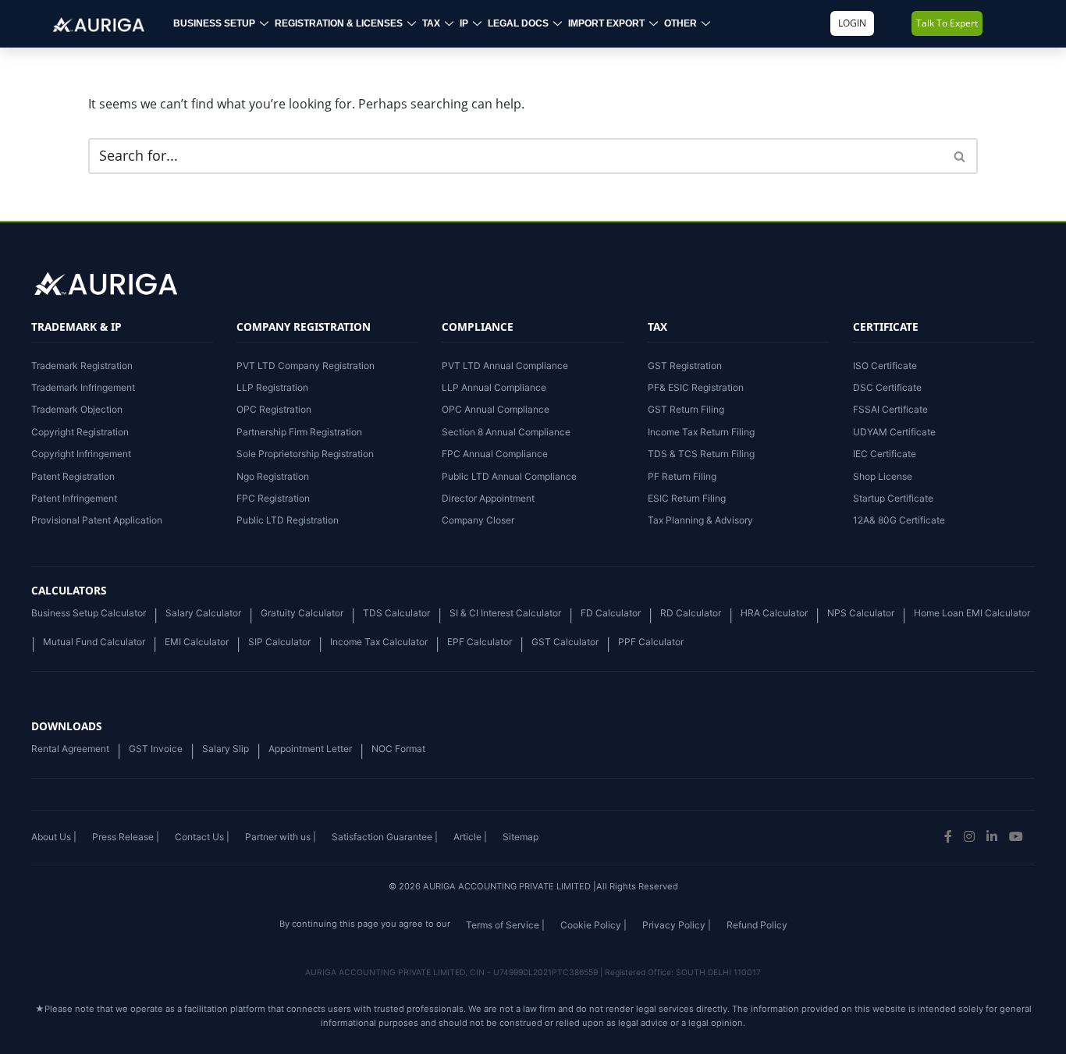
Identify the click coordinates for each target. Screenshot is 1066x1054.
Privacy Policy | (676, 925)
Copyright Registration (80, 432)
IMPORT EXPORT (606, 23)
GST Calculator (565, 642)
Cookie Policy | (593, 925)
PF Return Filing (682, 476)
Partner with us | (280, 837)
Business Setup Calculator (88, 613)
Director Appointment (488, 498)
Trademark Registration (82, 365)
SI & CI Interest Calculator (505, 613)
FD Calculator (611, 613)
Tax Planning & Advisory (700, 520)
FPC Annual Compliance (495, 454)
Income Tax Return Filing (701, 432)
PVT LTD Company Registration (305, 365)
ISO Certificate (885, 365)
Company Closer (478, 520)
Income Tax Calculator (379, 642)
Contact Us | (202, 837)
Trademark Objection (77, 409)
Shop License (882, 476)
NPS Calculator (860, 613)
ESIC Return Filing (687, 498)
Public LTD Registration (287, 520)
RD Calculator (690, 613)
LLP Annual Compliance (494, 387)
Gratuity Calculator (302, 613)
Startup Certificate (893, 498)
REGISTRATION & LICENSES (339, 23)
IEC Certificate (884, 454)
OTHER (680, 23)
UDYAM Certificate (894, 432)
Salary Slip (225, 748)
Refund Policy (757, 925)
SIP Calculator (279, 642)
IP (464, 23)
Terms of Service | (505, 925)
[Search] (960, 156)
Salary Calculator (203, 613)
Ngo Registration (272, 476)
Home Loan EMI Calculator (972, 613)
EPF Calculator (479, 642)
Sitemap (520, 837)
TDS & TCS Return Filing (701, 454)
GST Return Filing (686, 409)
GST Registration (685, 365)
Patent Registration (73, 476)
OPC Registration (273, 409)
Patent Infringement (74, 498)
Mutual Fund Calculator (94, 642)
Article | (470, 837)
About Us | (53, 837)
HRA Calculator (774, 613)
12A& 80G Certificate (899, 520)
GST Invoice (156, 748)
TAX (431, 23)
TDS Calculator (396, 613)
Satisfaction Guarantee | (385, 837)
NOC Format (398, 748)
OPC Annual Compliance (495, 409)
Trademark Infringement (83, 387)
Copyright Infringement (81, 454)
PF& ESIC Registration (696, 387)
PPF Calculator (651, 642)
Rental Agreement (70, 748)
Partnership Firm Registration (299, 432)
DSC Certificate (887, 387)
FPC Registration (273, 498)
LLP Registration (272, 387)
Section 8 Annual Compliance (506, 432)
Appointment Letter (310, 748)
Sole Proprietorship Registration (305, 454)
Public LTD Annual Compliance (509, 476)
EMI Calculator (197, 642)
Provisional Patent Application (96, 520)
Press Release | (125, 837)
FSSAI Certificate (890, 409)
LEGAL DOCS (518, 23)
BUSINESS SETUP (214, 23)
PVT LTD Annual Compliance (505, 365)
